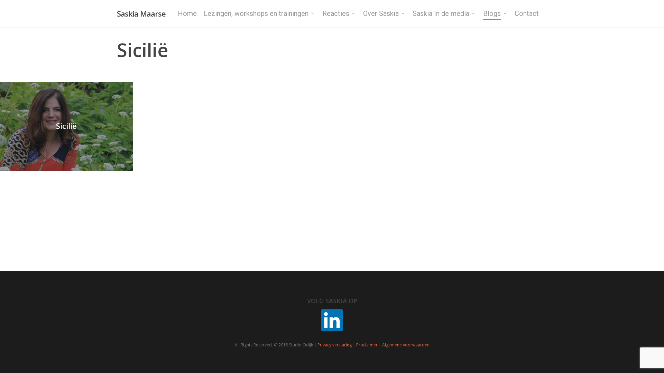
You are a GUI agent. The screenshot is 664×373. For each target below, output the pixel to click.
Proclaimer (367, 345)
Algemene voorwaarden (406, 345)
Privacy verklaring (334, 345)
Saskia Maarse (141, 13)
